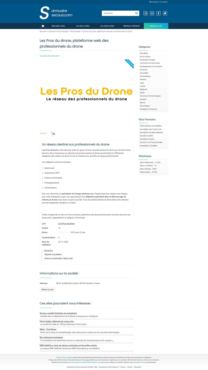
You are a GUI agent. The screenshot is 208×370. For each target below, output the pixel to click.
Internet (143, 79)
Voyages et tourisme (148, 109)
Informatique (145, 76)
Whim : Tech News (48, 329)
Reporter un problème (53, 254)
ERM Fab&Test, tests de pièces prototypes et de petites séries (68, 345)
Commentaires (48, 237)
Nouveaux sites (58, 26)
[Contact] (152, 13)
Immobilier (144, 73)
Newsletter (137, 367)
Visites (45, 228)
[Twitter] (165, 13)
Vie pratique (145, 106)
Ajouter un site (156, 26)
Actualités (144, 53)
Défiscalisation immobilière (151, 126)
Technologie (75, 31)
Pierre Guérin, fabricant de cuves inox (57, 321)
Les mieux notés (107, 26)
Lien (44, 224)
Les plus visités (83, 26)
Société (143, 99)
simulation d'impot (140, 362)
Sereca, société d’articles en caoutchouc (58, 313)
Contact (129, 367)
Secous (123, 367)
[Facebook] (158, 13)
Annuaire (43, 31)
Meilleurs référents (132, 26)
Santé (142, 93)
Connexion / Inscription (160, 2)
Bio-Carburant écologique (51, 337)
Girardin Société (146, 136)
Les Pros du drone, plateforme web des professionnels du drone (107, 31)
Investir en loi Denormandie (151, 142)
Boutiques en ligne (147, 60)
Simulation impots (147, 139)
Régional (143, 89)
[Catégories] (145, 13)
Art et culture (145, 56)
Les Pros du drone (66, 224)
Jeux (142, 83)
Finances (143, 70)
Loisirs (142, 86)
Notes (44, 232)
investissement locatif (77, 362)
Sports (142, 102)
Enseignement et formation (151, 66)
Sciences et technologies (58, 31)
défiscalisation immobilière (96, 362)
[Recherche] (136, 13)
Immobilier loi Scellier (148, 146)
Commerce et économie (150, 63)
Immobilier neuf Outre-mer (151, 129)
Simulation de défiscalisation (151, 132)
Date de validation (46, 243)
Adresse (43, 283)
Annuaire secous (62, 357)
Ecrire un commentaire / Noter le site (59, 258)
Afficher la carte (47, 290)
